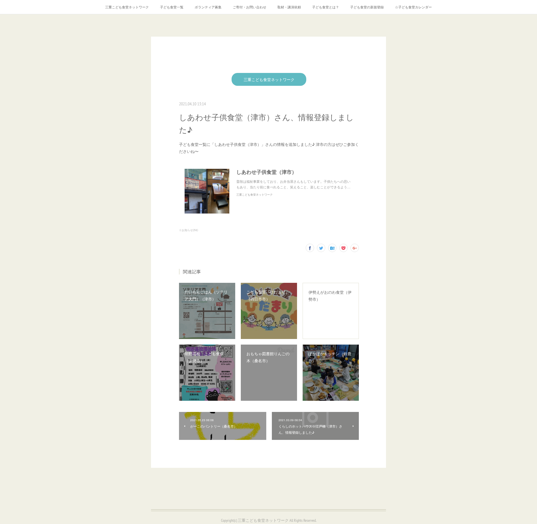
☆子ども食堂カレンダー (413, 6)
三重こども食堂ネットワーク (127, 6)
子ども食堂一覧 (171, 6)
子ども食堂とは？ (325, 6)
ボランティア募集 (208, 6)
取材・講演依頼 (289, 6)
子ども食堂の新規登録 (367, 6)
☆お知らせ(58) (188, 230)
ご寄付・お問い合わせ (249, 6)
